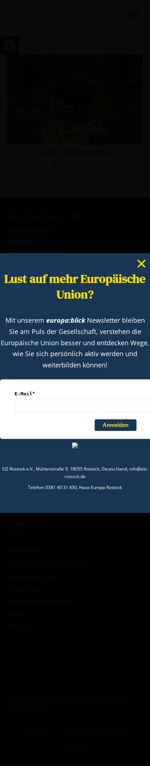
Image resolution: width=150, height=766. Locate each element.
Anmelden (116, 425)
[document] (75, 383)
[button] (141, 263)
